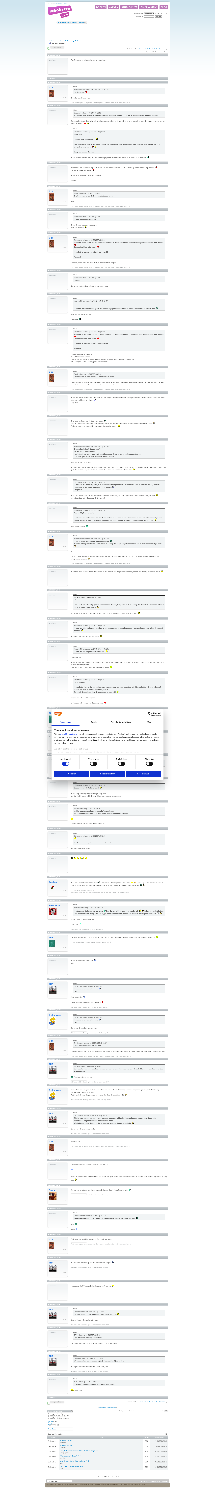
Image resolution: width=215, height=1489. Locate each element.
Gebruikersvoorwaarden (110, 1484)
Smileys (50, 1423)
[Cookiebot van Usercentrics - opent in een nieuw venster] (150, 714)
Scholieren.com (155, 1481)
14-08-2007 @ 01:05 (98, 482)
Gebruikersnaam (138, 13)
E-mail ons (144, 1481)
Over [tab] (149, 722)
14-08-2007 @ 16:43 (95, 1358)
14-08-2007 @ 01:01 (100, 90)
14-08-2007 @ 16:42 (93, 1335)
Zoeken (81, 22)
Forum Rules (52, 1429)
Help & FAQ (134, 1484)
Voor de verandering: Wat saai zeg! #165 (74, 1461)
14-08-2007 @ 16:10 (99, 1116)
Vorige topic (102, 1407)
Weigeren (72, 774)
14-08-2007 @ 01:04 (100, 447)
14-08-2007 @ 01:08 (98, 626)
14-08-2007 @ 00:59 (94, 113)
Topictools (149, 52)
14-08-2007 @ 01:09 (100, 649)
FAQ (59, 22)
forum (65, 3)
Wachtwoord (139, 16)
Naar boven (164, 1481)
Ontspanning (69, 41)
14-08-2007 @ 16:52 (93, 1382)
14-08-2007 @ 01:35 (98, 785)
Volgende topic (111, 1407)
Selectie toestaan (107, 774)
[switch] (93, 764)
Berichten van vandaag (69, 22)
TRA (51, 984)
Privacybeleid (96, 1484)
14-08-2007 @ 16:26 (97, 1216)
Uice (51, 87)
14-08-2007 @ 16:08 (94, 1066)
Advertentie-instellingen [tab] (121, 722)
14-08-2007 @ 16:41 (95, 1312)
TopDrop (53, 882)
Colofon (124, 1484)
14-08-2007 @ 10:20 (96, 908)
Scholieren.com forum (57, 41)
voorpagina (58, 3)
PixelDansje (54, 905)
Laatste (162, 49)
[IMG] (49, 1424)
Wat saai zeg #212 (66, 1446)
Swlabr (52, 1190)
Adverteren (85, 1484)
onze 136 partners (68, 734)
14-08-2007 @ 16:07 (99, 1043)
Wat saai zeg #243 (66, 1440)
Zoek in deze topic (160, 52)
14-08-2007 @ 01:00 (98, 132)
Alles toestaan (143, 774)
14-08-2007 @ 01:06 (98, 510)
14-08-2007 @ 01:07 (94, 597)
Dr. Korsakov (55, 1015)
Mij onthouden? (162, 14)
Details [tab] (93, 722)
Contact (142, 1484)
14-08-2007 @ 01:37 (95, 809)
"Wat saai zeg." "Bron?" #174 (70, 1456)
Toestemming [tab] (65, 722)
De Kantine (78, 41)
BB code (50, 1421)
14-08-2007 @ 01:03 (98, 240)
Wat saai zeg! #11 (58, 43)
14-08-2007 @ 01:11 (98, 680)
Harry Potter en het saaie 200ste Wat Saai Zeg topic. (79, 1451)
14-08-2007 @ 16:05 (95, 986)
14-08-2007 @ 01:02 (94, 193)
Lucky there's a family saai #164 (71, 1466)
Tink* (51, 937)
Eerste (140, 49)
